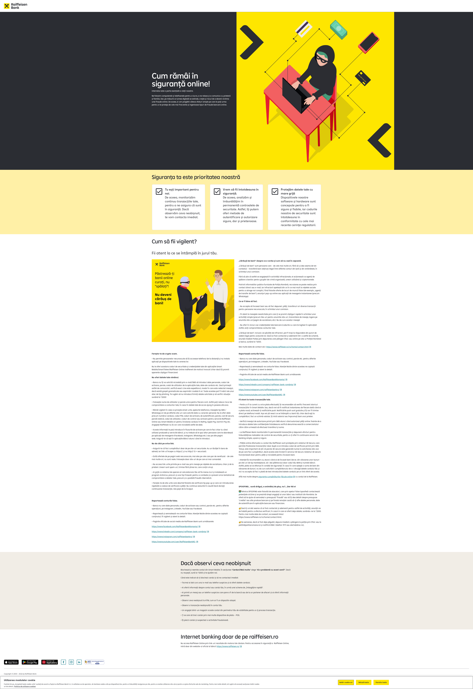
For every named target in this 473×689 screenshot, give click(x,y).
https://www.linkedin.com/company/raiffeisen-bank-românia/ (179, 531)
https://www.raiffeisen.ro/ (228, 646)
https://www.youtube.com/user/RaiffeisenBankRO (174, 541)
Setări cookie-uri (346, 682)
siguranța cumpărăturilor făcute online (275, 476)
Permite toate (381, 682)
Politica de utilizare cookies (25, 686)
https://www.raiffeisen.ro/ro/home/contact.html (287, 347)
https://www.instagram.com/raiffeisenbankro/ (172, 536)
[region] (236, 682)
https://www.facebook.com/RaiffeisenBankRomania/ (175, 526)
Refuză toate (364, 682)
